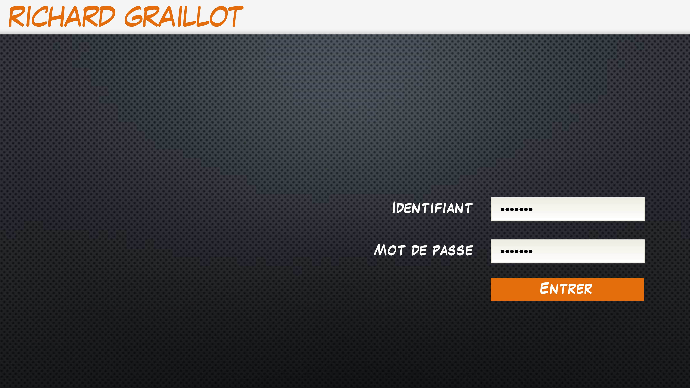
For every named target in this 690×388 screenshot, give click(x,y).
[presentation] (567, 208)
